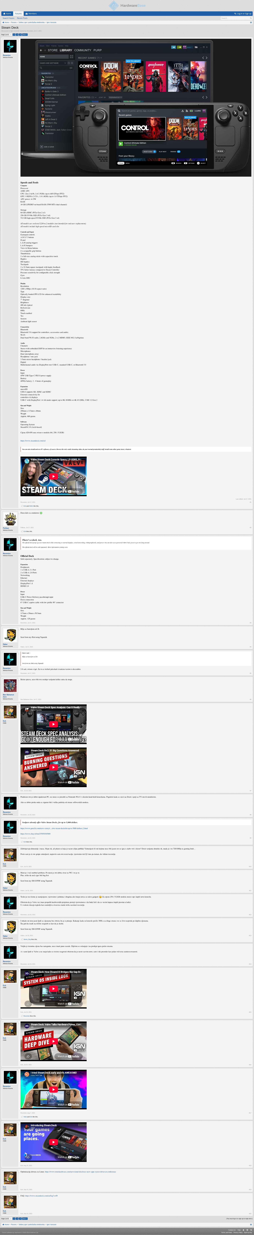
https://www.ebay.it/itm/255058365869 (35, 833)
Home (243, 1230)
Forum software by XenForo (20, 1232)
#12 (250, 914)
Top (247, 1230)
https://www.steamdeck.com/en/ (33, 440)
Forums (18, 13)
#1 (250, 502)
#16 (250, 1064)
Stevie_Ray (27, 939)
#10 (250, 866)
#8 (250, 815)
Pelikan (6, 528)
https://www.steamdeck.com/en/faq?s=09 (41, 1195)
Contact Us (232, 1230)
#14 (250, 964)
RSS (251, 1230)
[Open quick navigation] (251, 22)
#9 (250, 838)
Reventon (30, 31)
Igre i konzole (15, 31)
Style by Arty (248, 1232)
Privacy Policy (238, 1232)
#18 (250, 1165)
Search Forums (8, 18)
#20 (250, 1213)
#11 (250, 890)
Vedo (25, 1117)
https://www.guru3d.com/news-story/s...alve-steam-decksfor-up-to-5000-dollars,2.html (54, 828)
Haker (5, 644)
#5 (250, 673)
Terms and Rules (226, 1232)
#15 (250, 1012)
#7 (250, 790)
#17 (250, 1113)
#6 (250, 699)
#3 (250, 623)
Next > (25, 34)
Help (239, 1230)
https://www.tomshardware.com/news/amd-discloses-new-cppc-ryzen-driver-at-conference (80, 1171)
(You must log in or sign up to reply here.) (239, 1218)
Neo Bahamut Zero (8, 696)
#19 (250, 1189)
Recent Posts (22, 18)
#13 (250, 935)
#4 (250, 647)
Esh (25, 506)
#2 (250, 527)
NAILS (31, 506)
